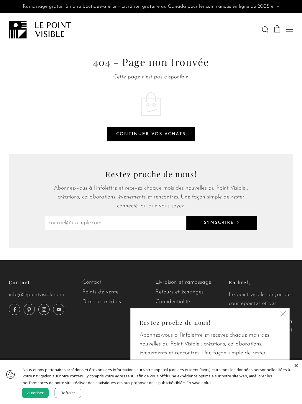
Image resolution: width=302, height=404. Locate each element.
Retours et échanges (179, 292)
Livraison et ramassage (183, 282)
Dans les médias (101, 302)
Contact (91, 282)
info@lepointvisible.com (36, 295)
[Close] (296, 366)
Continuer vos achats (151, 134)
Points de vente (100, 292)
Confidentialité (172, 302)
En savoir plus (199, 382)
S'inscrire (219, 223)
